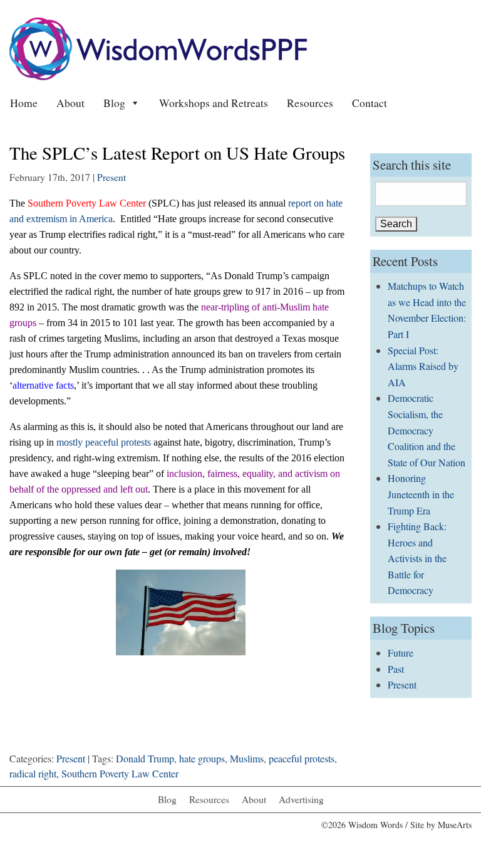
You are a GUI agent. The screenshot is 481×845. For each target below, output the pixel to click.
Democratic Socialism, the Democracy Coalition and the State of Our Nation (426, 429)
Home (24, 102)
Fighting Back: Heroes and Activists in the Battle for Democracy (417, 558)
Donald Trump (145, 758)
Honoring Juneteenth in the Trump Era (421, 493)
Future (400, 652)
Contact (369, 102)
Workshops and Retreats (213, 102)
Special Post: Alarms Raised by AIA (423, 366)
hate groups (202, 758)
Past (396, 668)
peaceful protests (301, 758)
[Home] (158, 47)
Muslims (247, 758)
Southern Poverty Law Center (119, 773)
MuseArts (455, 825)
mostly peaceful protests (103, 442)
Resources (310, 102)
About (70, 102)
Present (111, 177)
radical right (32, 773)
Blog (114, 102)
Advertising (301, 799)
